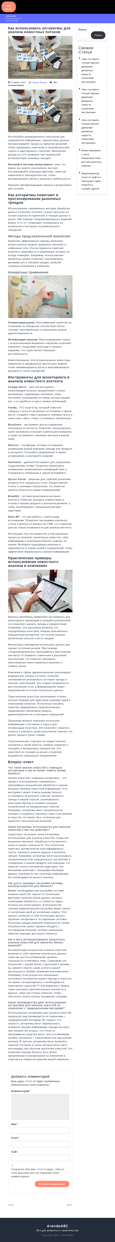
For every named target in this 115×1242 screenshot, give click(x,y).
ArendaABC (11, 16)
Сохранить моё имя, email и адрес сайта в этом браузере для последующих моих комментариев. (37, 1173)
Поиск (82, 29)
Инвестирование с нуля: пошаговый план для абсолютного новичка (91, 158)
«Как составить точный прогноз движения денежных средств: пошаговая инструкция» (90, 70)
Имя (14, 1124)
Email (15, 1137)
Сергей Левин (39, 82)
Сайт (14, 1151)
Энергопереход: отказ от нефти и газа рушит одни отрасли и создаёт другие (91, 181)
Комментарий (21, 1091)
